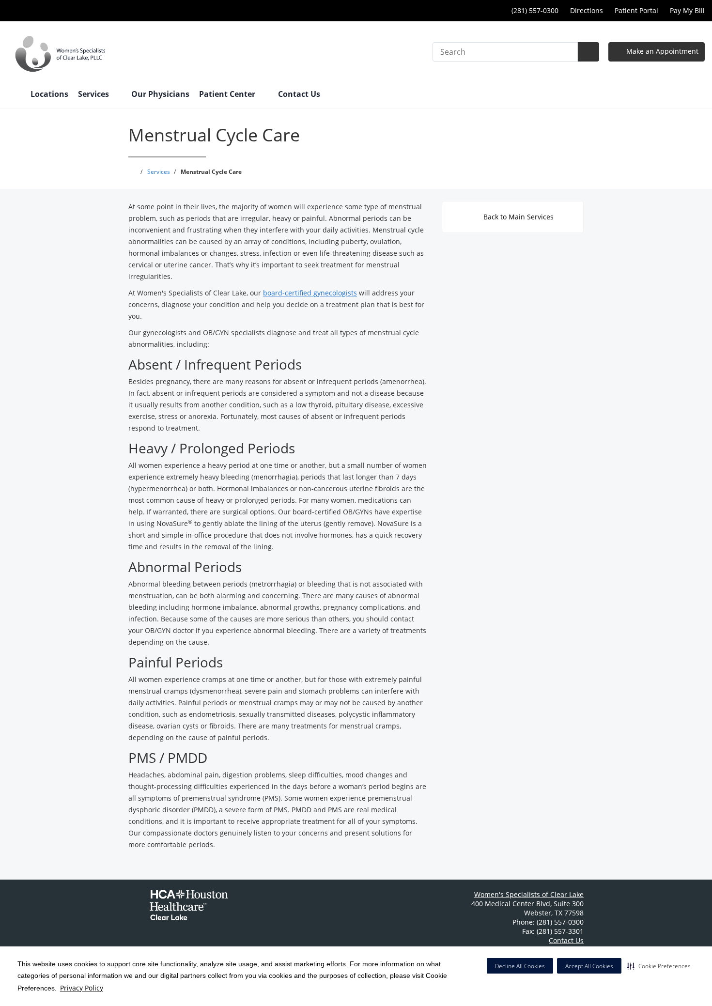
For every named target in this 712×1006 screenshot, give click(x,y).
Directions (586, 10)
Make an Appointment (661, 51)
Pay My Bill (687, 10)
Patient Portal (636, 10)
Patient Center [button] (228, 94)
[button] (659, 966)
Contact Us (299, 94)
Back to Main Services (517, 216)
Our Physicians (160, 94)
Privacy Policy (81, 987)
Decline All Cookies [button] (520, 966)
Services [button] (94, 94)
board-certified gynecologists (310, 292)
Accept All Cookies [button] (589, 966)
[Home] (14, 95)
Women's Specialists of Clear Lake (529, 894)
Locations (49, 94)
